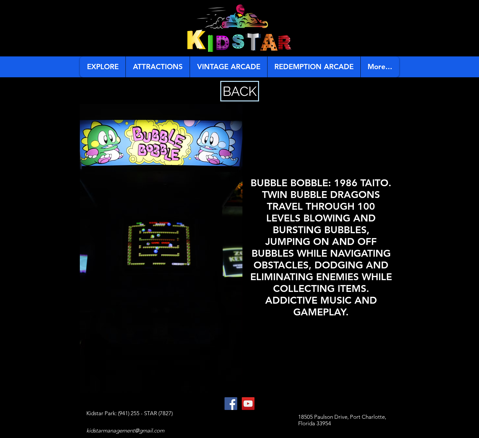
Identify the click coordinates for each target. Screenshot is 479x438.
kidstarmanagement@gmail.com (125, 430)
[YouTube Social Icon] (248, 403)
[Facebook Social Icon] (231, 403)
